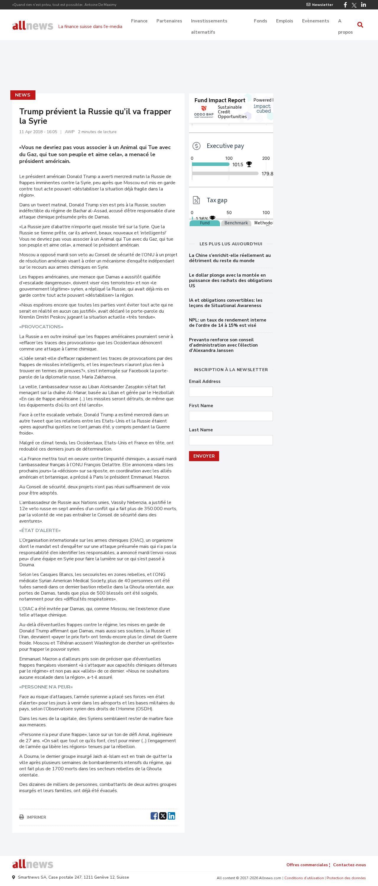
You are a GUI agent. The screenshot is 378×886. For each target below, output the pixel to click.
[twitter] (163, 815)
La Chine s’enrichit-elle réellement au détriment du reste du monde (230, 258)
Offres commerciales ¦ (308, 865)
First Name (201, 406)
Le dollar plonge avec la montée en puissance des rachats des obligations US (230, 280)
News (23, 95)
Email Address (205, 381)
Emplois (284, 21)
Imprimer (36, 817)
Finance (139, 21)
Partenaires (169, 21)
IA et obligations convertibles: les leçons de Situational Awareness (226, 303)
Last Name (201, 430)
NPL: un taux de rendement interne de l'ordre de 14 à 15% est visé (227, 322)
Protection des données (346, 878)
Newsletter (322, 4)
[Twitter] (354, 5)
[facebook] (154, 815)
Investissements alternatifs (209, 21)
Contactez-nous (349, 865)
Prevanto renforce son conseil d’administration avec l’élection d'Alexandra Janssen (223, 345)
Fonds (260, 21)
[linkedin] (171, 815)
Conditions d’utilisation (304, 878)
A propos (345, 21)
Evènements (315, 21)
